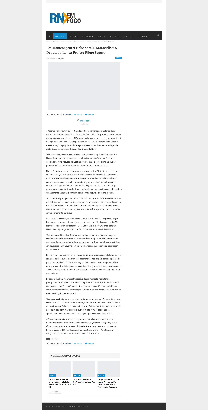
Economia (87, 36)
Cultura (128, 36)
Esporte (114, 36)
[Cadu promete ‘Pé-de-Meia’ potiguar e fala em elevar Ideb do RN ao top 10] (60, 369)
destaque (54, 339)
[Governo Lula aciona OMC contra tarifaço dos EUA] (84, 369)
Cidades (73, 36)
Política (59, 36)
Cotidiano (143, 36)
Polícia (101, 36)
